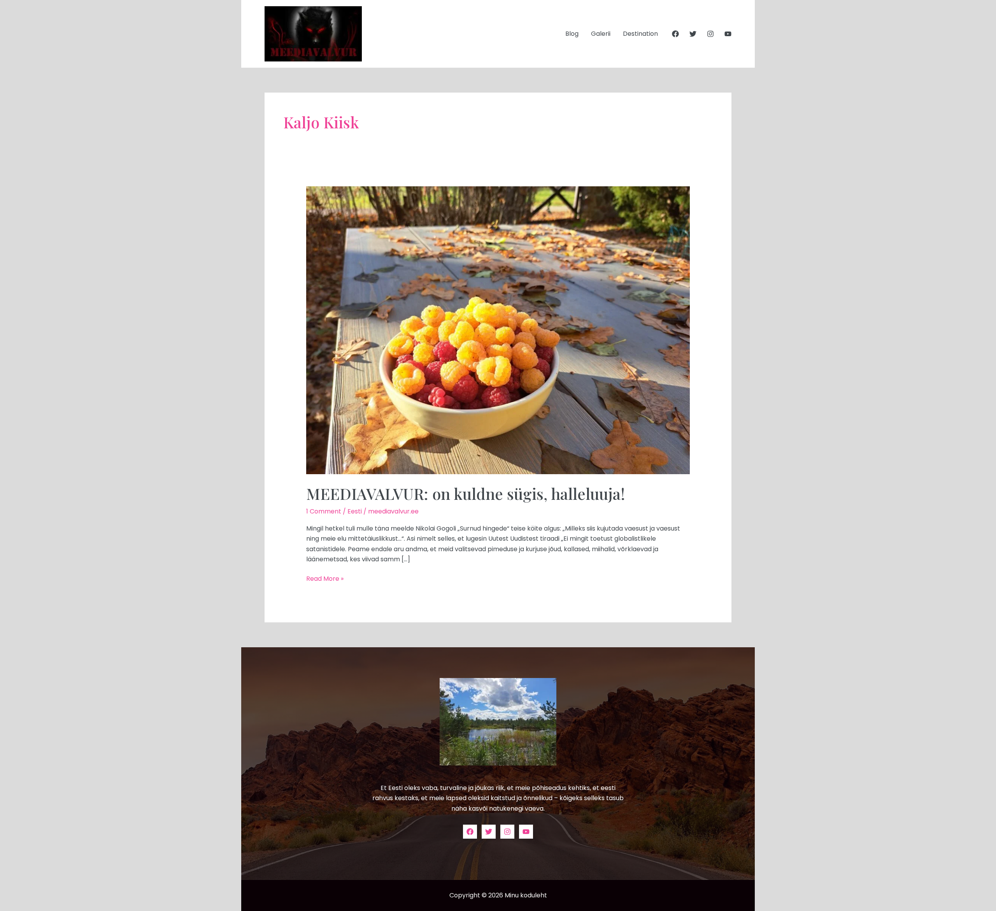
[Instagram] (710, 33)
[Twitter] (692, 33)
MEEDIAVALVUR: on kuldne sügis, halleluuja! (465, 493)
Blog (572, 33)
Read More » (325, 578)
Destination (640, 33)
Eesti (354, 511)
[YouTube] (727, 33)
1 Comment (323, 511)
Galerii (600, 33)
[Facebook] (675, 33)
